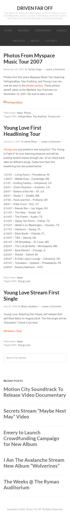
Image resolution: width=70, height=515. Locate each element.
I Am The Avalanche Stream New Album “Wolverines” (34, 463)
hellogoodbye (25, 116)
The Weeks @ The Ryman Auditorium (31, 484)
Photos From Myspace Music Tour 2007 (29, 58)
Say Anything (40, 116)
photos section (34, 85)
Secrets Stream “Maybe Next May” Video (35, 413)
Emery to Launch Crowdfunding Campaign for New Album (31, 438)
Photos (27, 112)
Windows (9, 331)
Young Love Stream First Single (31, 295)
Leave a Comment (55, 69)
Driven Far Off (35, 8)
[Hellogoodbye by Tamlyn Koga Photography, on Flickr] (13, 102)
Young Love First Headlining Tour (22, 131)
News (20, 112)
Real (19, 331)
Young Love (10, 149)
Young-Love (54, 116)
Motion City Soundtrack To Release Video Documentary (35, 392)
